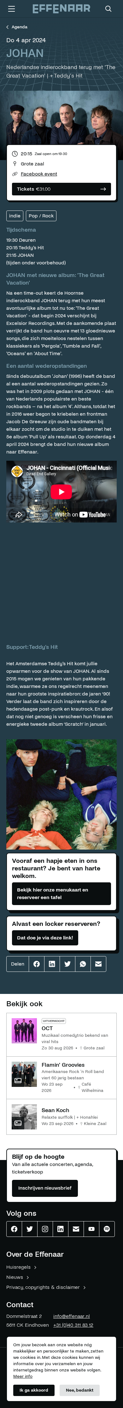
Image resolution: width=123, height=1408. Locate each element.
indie (14, 215)
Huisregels (18, 1267)
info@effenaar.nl (71, 1316)
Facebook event (39, 173)
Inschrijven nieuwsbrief (45, 1188)
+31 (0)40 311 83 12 (73, 1325)
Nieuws (14, 1277)
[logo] (61, 9)
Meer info (22, 1376)
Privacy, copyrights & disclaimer (43, 1287)
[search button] (108, 9)
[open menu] (11, 9)
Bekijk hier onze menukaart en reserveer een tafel (52, 893)
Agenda (19, 27)
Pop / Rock (41, 215)
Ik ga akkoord (34, 1390)
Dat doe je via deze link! (45, 937)
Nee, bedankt (79, 1390)
